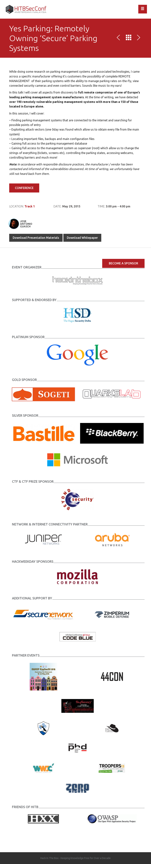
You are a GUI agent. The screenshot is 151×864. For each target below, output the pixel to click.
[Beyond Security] (77, 499)
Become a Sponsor (123, 263)
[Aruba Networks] (111, 539)
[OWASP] (112, 818)
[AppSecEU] (43, 676)
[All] (128, 38)
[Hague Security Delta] (77, 314)
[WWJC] (43, 767)
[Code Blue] (77, 636)
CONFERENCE (24, 188)
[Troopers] (112, 767)
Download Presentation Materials (36, 237)
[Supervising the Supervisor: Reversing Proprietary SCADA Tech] (119, 38)
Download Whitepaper (82, 237)
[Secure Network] (43, 614)
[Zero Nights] (77, 788)
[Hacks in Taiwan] (112, 727)
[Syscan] (77, 705)
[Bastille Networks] (43, 433)
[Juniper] (43, 539)
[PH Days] (78, 748)
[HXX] (43, 818)
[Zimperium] (112, 614)
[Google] (77, 354)
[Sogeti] (43, 394)
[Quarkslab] (112, 394)
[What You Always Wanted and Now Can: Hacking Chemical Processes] (138, 38)
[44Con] (112, 676)
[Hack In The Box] (77, 280)
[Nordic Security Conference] (43, 727)
